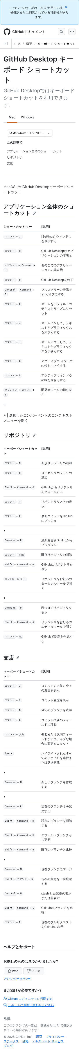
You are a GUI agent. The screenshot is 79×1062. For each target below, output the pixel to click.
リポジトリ (17, 435)
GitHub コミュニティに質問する (30, 998)
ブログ (8, 1046)
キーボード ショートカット (56, 44)
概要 (29, 44)
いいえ (36, 971)
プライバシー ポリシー (17, 978)
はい (15, 971)
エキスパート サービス (48, 1041)
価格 (25, 1041)
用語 (39, 1036)
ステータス (11, 1041)
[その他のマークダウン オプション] (48, 133)
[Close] (66, 7)
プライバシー (55, 1036)
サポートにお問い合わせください (31, 1005)
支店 (9, 658)
